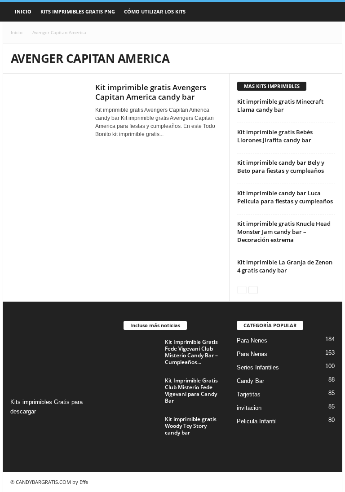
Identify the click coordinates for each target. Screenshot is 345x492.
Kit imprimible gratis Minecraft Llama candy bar (280, 105)
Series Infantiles (258, 367)
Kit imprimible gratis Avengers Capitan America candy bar (150, 92)
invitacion (249, 407)
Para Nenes (252, 340)
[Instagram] (18, 429)
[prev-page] (242, 289)
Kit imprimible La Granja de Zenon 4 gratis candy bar (284, 266)
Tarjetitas (249, 394)
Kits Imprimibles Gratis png (77, 11)
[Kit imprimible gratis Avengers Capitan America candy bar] (48, 111)
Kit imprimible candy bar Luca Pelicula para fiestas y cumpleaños (285, 197)
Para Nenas (252, 354)
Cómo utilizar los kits (155, 11)
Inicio (23, 11)
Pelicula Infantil (257, 421)
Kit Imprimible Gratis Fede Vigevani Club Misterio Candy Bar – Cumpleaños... (191, 352)
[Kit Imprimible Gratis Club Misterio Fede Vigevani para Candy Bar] (141, 390)
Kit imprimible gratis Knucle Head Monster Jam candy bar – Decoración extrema (284, 232)
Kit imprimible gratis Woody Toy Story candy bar (191, 425)
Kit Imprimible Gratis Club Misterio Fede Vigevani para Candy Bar (191, 390)
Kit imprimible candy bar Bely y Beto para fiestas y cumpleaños (280, 166)
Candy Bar (250, 381)
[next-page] (253, 289)
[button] (329, 12)
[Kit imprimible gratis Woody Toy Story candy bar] (141, 429)
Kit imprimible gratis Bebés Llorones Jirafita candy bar (275, 136)
